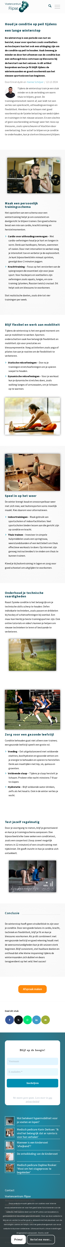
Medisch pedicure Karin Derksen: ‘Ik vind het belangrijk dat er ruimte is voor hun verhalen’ (38, 1133)
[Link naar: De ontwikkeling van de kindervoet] (10, 1157)
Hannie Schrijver (35, 82)
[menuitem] (48, 6)
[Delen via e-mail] (45, 1019)
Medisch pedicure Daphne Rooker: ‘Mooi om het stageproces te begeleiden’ (37, 1168)
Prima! (18, 1239)
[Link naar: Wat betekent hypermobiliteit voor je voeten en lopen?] (10, 1121)
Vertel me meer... (41, 1239)
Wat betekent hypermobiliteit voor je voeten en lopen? (37, 1120)
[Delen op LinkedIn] (36, 1019)
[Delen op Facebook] (9, 1019)
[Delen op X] (18, 1019)
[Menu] (55, 6)
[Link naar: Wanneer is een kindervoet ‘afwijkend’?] (10, 1145)
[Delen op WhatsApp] (27, 1019)
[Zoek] (48, 6)
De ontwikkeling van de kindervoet (37, 1154)
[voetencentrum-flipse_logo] (27, 6)
